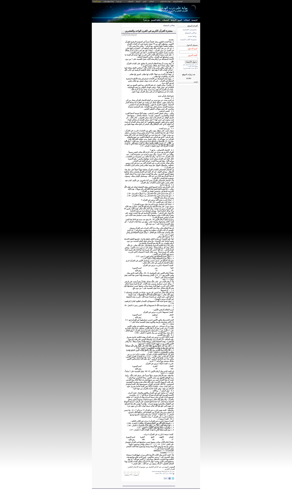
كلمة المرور (192, 55)
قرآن (164, 473)
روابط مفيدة (192, 36)
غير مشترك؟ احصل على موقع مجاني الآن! (190, 65)
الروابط (173, 20)
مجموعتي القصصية (190, 29)
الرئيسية (194, 20)
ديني (167, 473)
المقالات (187, 20)
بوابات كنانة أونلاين (165, 1)
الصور (180, 20)
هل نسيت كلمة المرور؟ (189, 68)
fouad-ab (154, 471)
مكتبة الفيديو (155, 20)
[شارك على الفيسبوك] (169, 478)
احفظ (165, 478)
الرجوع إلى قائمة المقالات (129, 35)
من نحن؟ (146, 20)
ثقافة (170, 473)
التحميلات (165, 20)
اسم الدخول (192, 49)
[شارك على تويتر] (173, 478)
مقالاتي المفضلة (169, 25)
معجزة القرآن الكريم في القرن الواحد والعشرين (148, 30)
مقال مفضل (158, 473)
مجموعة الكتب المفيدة (188, 39)
